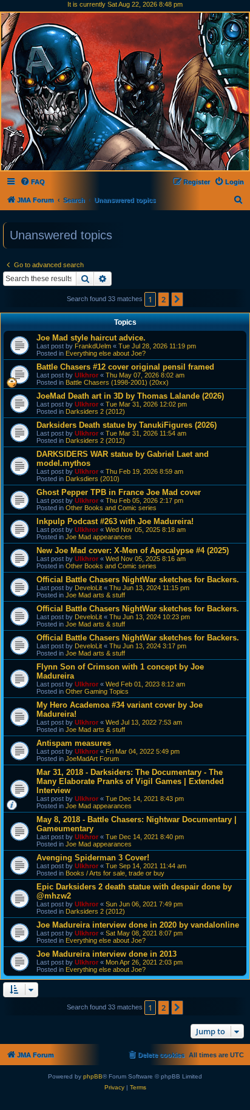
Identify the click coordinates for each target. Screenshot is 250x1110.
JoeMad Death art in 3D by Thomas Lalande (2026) (130, 395)
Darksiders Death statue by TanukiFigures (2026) (126, 425)
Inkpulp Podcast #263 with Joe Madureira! (115, 521)
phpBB (93, 1076)
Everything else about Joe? (106, 353)
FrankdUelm (93, 346)
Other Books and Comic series (111, 507)
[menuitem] (32, 181)
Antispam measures (73, 743)
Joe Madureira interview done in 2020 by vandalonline (137, 924)
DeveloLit (88, 587)
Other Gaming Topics (97, 691)
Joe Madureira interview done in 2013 (106, 954)
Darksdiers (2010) (93, 478)
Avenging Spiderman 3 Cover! (92, 857)
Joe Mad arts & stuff (95, 595)
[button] (177, 299)
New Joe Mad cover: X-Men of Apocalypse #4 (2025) (132, 550)
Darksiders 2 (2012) (95, 411)
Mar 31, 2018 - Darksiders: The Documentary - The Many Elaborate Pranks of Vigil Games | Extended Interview (130, 781)
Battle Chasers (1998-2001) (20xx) (117, 382)
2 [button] (163, 299)
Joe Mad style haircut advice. (91, 337)
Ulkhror (86, 375)
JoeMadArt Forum (92, 758)
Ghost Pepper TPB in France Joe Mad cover (118, 492)
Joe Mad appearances (99, 536)
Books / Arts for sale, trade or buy (115, 873)
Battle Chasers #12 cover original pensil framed (125, 366)
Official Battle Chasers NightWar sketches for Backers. (137, 579)
